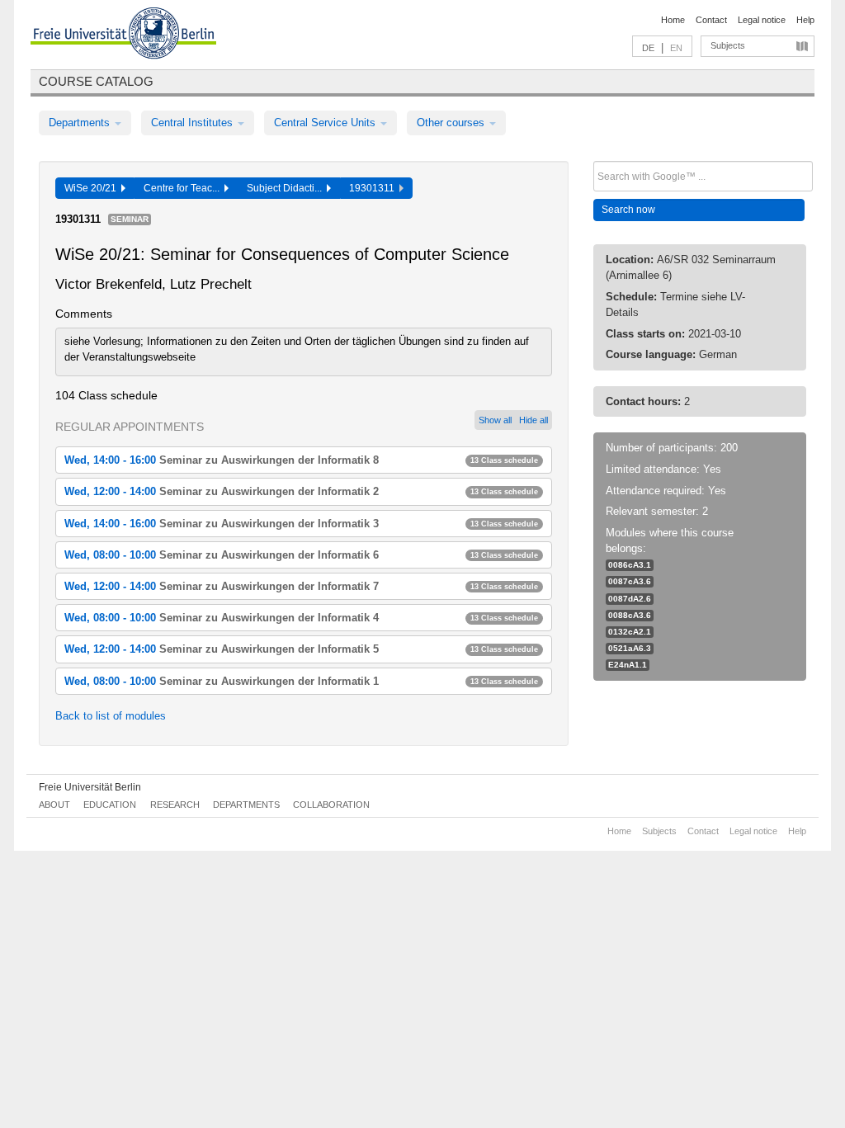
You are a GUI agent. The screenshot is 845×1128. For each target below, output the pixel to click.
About (54, 804)
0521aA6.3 (629, 648)
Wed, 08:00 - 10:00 (301, 555)
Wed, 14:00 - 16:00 (301, 460)
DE (648, 48)
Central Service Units (326, 122)
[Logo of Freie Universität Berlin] (123, 35)
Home (673, 20)
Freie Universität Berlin (90, 787)
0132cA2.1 (629, 631)
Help (805, 20)
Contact (711, 20)
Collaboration (331, 804)
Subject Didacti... (287, 188)
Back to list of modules (110, 716)
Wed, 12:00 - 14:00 (301, 491)
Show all (495, 420)
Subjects (727, 45)
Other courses (452, 122)
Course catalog (96, 81)
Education (109, 804)
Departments (81, 122)
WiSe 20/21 (92, 188)
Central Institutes (193, 122)
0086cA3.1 (629, 564)
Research (175, 804)
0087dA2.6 (629, 598)
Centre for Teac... (184, 188)
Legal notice (762, 20)
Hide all (533, 420)
